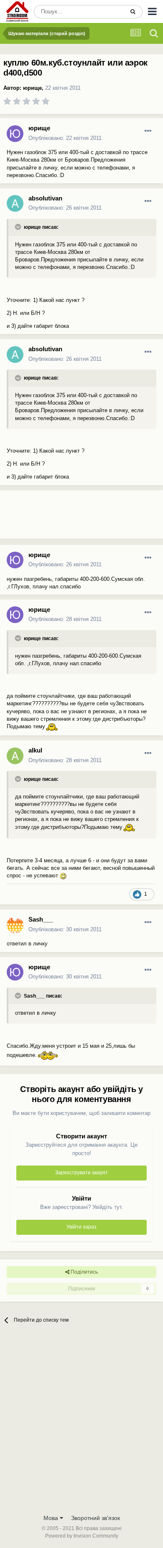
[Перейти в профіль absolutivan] (15, 203)
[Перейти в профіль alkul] (15, 755)
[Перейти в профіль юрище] (15, 133)
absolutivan (45, 198)
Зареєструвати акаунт (81, 1173)
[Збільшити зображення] (52, 726)
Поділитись (83, 1272)
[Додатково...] (148, 131)
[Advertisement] (67, 518)
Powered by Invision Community (81, 1536)
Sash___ (40, 919)
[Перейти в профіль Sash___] (15, 925)
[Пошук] (133, 11)
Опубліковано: (65, 138)
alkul (35, 750)
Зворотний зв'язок (95, 1518)
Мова (51, 1518)
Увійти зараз (81, 1227)
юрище (32, 88)
